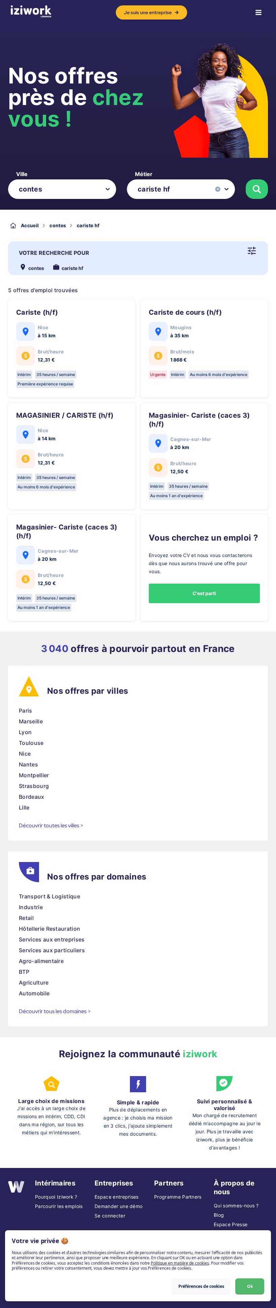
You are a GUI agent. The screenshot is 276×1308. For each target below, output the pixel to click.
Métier (143, 174)
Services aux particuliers (52, 950)
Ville (22, 174)
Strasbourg (34, 786)
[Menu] (258, 12)
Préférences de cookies (201, 1286)
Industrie (31, 907)
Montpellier (34, 775)
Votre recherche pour (54, 252)
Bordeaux (31, 796)
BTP (24, 971)
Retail (26, 918)
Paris (25, 710)
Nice (25, 753)
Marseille (31, 721)
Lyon (25, 732)
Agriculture (34, 982)
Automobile (34, 993)
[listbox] (62, 189)
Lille (24, 807)
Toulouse (31, 742)
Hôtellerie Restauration (49, 928)
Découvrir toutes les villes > (51, 825)
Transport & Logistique (49, 896)
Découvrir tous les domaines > (55, 1011)
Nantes (28, 764)
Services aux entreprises (52, 939)
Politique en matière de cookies (180, 1263)
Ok (250, 1286)
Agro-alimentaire (41, 961)
